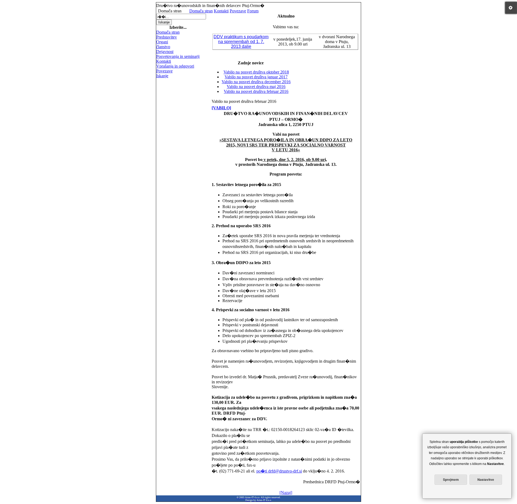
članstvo (163, 46)
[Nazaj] (286, 492)
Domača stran (201, 11)
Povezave (238, 11)
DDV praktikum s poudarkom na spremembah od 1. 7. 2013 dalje (241, 41)
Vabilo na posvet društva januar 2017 (256, 77)
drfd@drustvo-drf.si (285, 471)
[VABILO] (221, 108)
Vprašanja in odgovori (175, 66)
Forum (252, 11)
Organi (162, 42)
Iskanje (162, 76)
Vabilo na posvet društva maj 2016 (256, 86)
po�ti (262, 471)
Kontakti (221, 11)
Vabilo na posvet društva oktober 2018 (256, 72)
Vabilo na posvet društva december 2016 (256, 81)
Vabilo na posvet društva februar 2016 (256, 91)
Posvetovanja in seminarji (178, 56)
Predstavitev (166, 37)
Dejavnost (164, 51)
